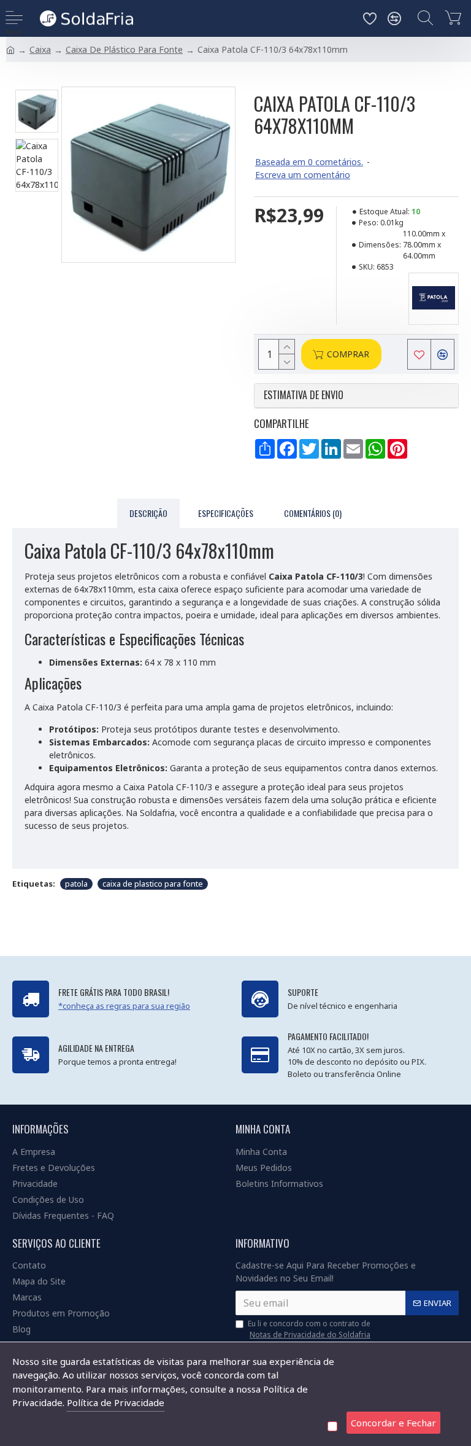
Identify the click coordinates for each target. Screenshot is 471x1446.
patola (76, 883)
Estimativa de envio (305, 395)
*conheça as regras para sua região (124, 1005)
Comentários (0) (313, 513)
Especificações (225, 513)
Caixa (40, 49)
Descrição (148, 513)
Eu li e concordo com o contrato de (309, 1329)
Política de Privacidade (115, 1402)
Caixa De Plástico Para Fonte (124, 49)
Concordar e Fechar (393, 1423)
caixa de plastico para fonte (152, 883)
